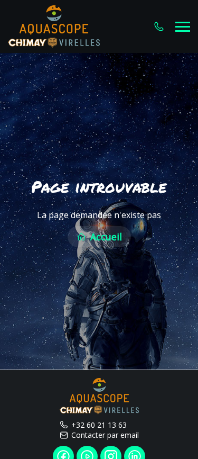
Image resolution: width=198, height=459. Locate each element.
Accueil (105, 236)
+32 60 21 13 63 (99, 425)
